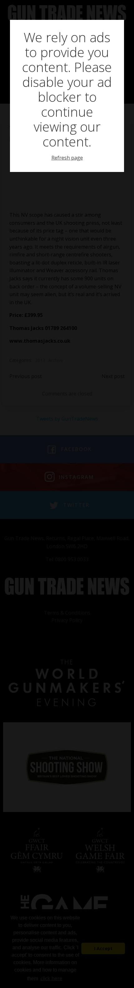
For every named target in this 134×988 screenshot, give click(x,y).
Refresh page (67, 157)
